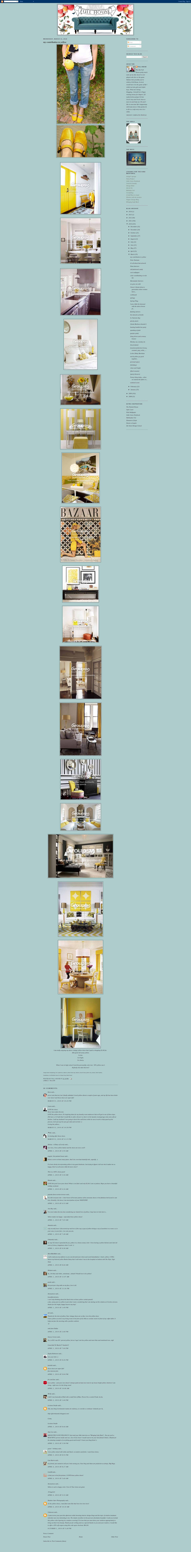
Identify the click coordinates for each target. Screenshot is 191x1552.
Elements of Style (131, 420)
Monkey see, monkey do (137, 342)
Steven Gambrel (99, 1072)
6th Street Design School (134, 426)
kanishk (50, 1365)
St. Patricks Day (135, 318)
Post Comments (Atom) (59, 1541)
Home (81, 1537)
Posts (131, 42)
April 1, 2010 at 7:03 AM (58, 1220)
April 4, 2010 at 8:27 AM (58, 1467)
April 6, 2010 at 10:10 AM (58, 1507)
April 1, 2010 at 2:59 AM (58, 1151)
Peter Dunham (134, 260)
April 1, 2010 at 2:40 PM (58, 1331)
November (134, 230)
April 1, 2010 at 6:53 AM (58, 1203)
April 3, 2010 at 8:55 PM (58, 1455)
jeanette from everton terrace (57, 1194)
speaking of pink (135, 330)
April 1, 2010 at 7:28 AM (58, 1234)
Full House (142, 66)
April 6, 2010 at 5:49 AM (58, 1478)
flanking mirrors (135, 312)
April (132, 251)
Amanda (50, 1225)
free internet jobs (53, 1371)
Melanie (50, 1270)
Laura (50, 1106)
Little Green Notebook (133, 415)
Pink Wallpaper (131, 412)
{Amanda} (51, 1239)
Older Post (114, 1537)
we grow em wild (135, 284)
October (133, 233)
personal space (135, 362)
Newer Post (46, 1537)
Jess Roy (50, 1208)
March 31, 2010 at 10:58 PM (59, 1127)
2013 (130, 214)
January (133, 389)
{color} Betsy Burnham (137, 353)
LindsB (50, 1472)
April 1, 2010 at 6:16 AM (58, 1189)
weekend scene (134, 382)
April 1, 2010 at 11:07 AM (58, 1277)
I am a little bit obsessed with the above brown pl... (137, 306)
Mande (50, 1180)
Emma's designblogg (51, 1072)
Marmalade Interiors (136, 281)
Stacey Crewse (52, 1337)
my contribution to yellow (54, 42)
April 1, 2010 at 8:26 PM (58, 1360)
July (132, 242)
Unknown (51, 1512)
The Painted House (132, 407)
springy (132, 298)
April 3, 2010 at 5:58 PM (58, 1443)
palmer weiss (89, 1072)
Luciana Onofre (52, 1405)
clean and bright (135, 368)
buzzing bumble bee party (138, 327)
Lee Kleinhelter (52, 1075)
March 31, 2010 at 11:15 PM (59, 1139)
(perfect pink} (134, 333)
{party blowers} (135, 374)
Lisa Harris (51, 1460)
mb (49, 1313)
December (134, 226)
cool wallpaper (135, 272)
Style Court (129, 409)
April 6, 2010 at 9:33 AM (58, 1495)
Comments (132, 46)
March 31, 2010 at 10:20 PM (59, 1101)
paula (49, 1282)
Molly (49, 1394)
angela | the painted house (56, 1156)
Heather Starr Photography (56, 1500)
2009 (130, 393)
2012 (130, 218)
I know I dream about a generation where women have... (138, 289)
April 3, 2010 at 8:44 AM (58, 1426)
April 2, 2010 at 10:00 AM (58, 1388)
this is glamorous (59, 1072)
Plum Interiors (134, 266)
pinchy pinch (134, 321)
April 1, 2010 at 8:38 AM (58, 1248)
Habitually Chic (131, 418)
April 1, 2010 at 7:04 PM (58, 1348)
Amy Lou (50, 1432)
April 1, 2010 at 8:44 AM (58, 1265)
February (134, 386)
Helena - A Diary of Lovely (56, 1144)
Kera (49, 1092)
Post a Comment (48, 1533)
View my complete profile (136, 115)
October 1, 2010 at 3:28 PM (59, 1528)
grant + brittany (53, 1448)
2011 (130, 221)
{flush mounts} (134, 371)
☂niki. (50, 1133)
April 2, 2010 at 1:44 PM (58, 1400)
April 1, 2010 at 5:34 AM (58, 1175)
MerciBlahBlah (52, 1254)
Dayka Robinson (53, 1353)
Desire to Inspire (131, 423)
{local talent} (134, 345)
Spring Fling (134, 301)
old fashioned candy (136, 269)
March (133, 254)
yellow (52, 1080)
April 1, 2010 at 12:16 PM (58, 1288)
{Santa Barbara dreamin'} (138, 324)
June (132, 245)
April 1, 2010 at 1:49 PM (58, 1307)
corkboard (133, 295)
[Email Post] (70, 1078)
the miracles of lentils (136, 315)
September (134, 236)
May (132, 248)
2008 (130, 396)
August (133, 239)
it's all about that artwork (138, 263)
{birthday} (133, 365)
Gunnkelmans (46, 1075)
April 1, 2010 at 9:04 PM (58, 1374)
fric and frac (52, 1379)
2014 (130, 211)
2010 (130, 224)
